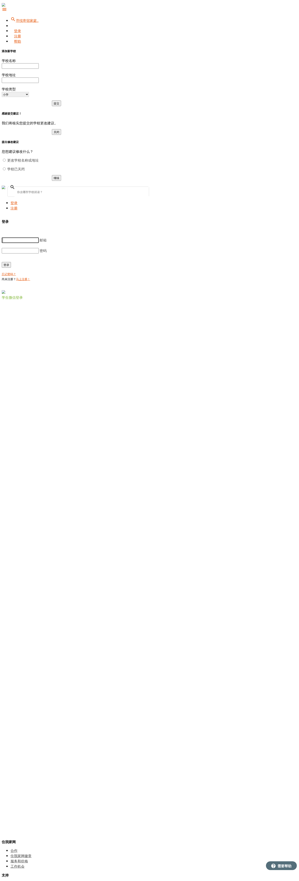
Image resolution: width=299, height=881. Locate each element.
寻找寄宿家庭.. (25, 20)
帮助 (17, 41)
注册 (17, 36)
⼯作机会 (18, 866)
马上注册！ (23, 279)
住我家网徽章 (21, 855)
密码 (43, 250)
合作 (14, 850)
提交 (56, 103)
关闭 (56, 132)
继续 (56, 178)
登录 (17, 30)
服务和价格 (19, 860)
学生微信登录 (12, 297)
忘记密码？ (9, 274)
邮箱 (43, 240)
